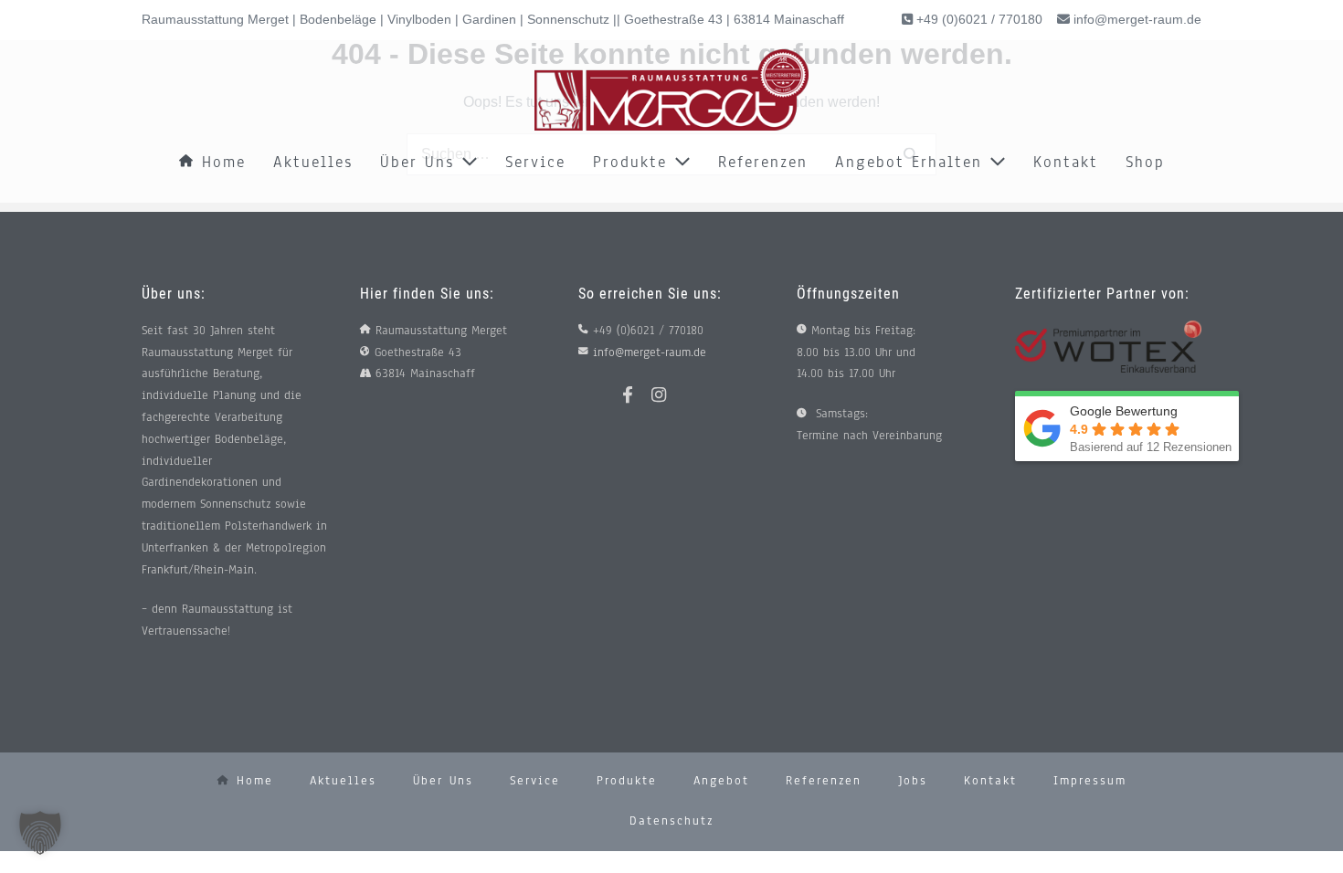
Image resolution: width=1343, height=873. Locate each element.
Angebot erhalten (912, 162)
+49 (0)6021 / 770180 (977, 19)
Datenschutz (671, 821)
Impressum (1089, 781)
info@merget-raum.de (1137, 19)
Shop (1145, 162)
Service (535, 162)
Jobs (912, 781)
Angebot (721, 781)
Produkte (633, 162)
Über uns (420, 162)
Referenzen (763, 162)
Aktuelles (313, 162)
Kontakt (1065, 162)
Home (220, 162)
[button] (40, 833)
